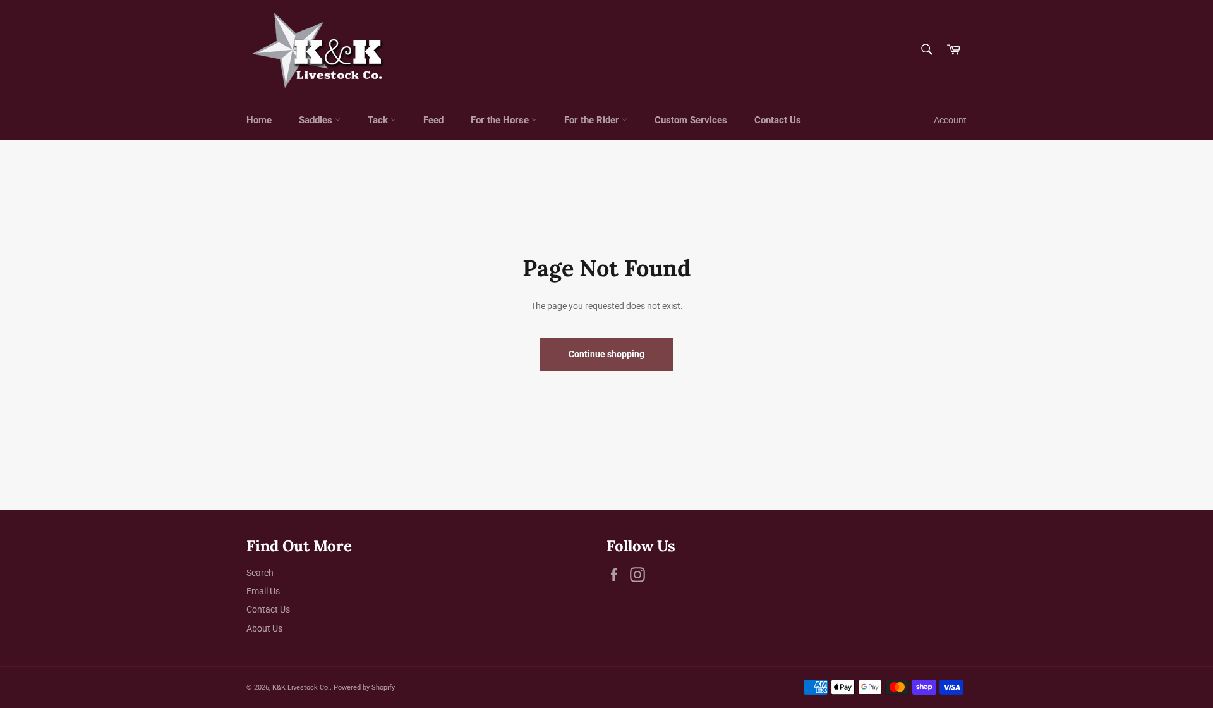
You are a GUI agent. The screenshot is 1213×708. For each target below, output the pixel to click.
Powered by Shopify (364, 687)
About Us (264, 628)
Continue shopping (606, 354)
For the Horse (501, 120)
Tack (379, 120)
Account (950, 120)
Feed (433, 120)
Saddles (317, 120)
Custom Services (691, 120)
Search (260, 573)
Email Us (263, 591)
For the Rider (593, 120)
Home (259, 120)
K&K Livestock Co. (301, 687)
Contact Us (777, 120)
